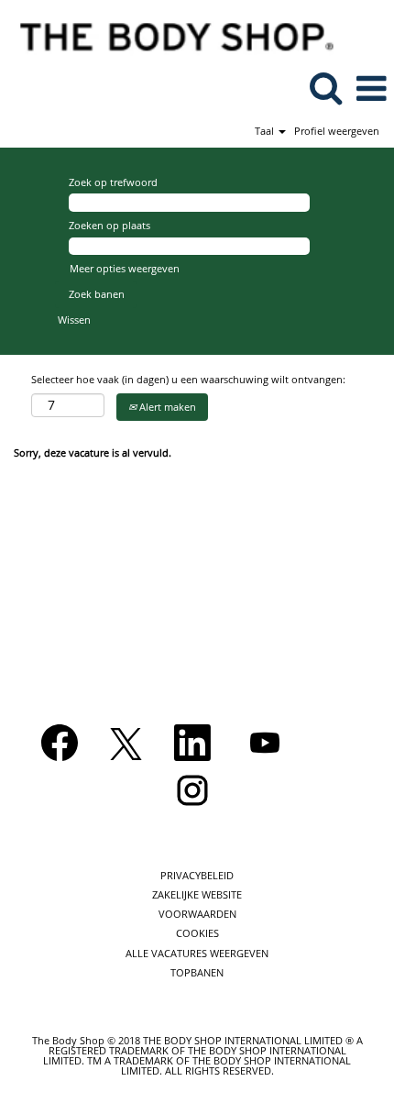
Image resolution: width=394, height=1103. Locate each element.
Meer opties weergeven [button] (125, 268)
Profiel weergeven (336, 131)
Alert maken (166, 407)
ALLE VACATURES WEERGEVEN (197, 953)
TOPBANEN (197, 972)
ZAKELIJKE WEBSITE (197, 894)
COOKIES (197, 933)
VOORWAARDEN (197, 914)
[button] (371, 88)
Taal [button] (266, 131)
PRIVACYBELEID (197, 875)
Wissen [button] (74, 319)
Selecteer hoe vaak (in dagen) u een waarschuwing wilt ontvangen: (188, 379)
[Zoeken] (325, 87)
